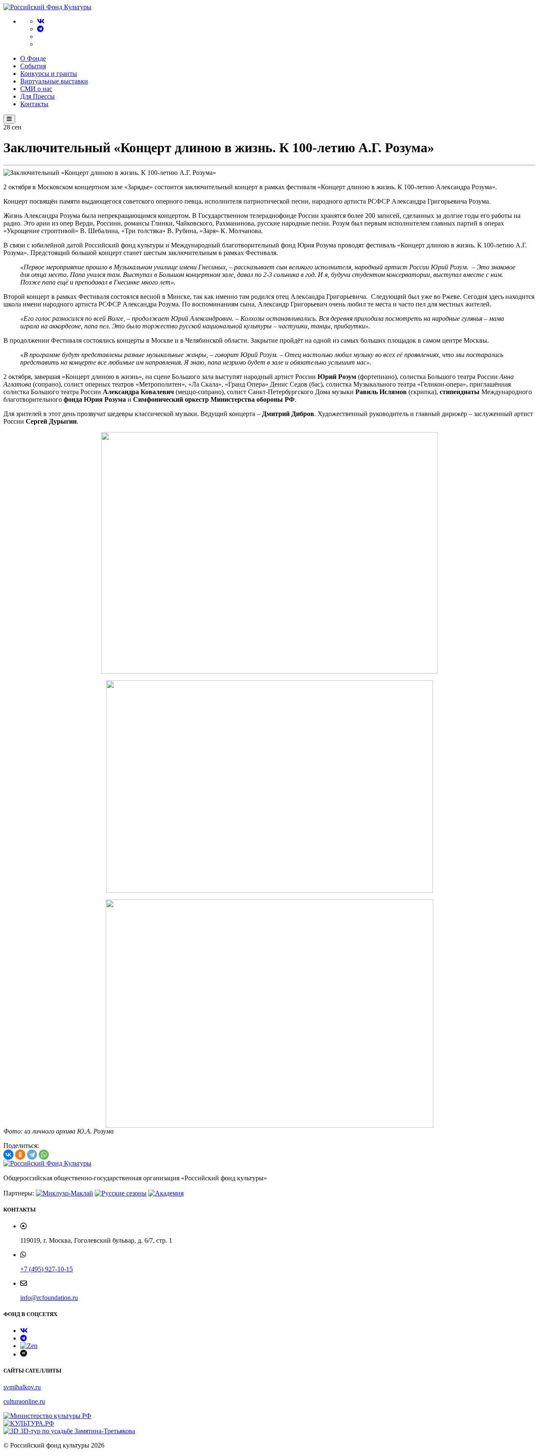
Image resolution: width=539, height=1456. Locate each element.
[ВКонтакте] (8, 1155)
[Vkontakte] (41, 21)
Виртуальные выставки (54, 81)
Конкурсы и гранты (48, 73)
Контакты (34, 103)
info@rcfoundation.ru (49, 1297)
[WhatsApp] (44, 1155)
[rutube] (23, 1354)
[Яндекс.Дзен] (28, 1345)
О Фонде (33, 58)
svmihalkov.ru (22, 1387)
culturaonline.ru (24, 1401)
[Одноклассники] (20, 1155)
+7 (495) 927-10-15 (46, 1269)
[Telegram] (40, 28)
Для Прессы (37, 96)
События (33, 66)
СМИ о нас (36, 88)
